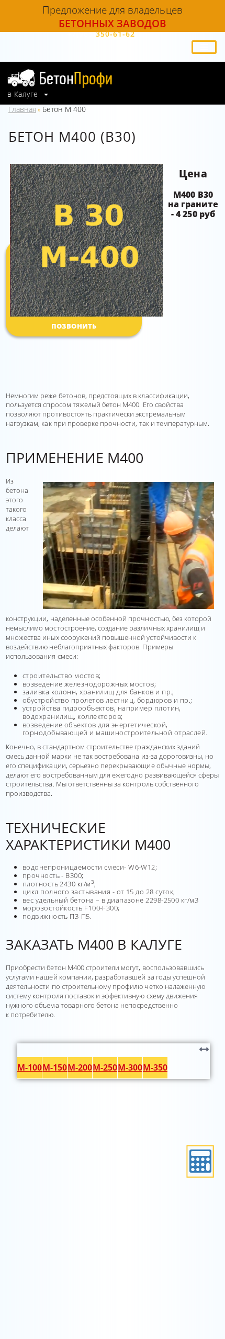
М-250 (105, 1067)
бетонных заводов (113, 23)
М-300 (130, 1067)
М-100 (29, 1067)
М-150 (54, 1067)
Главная (22, 109)
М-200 (80, 1067)
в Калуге (23, 94)
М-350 (155, 1067)
